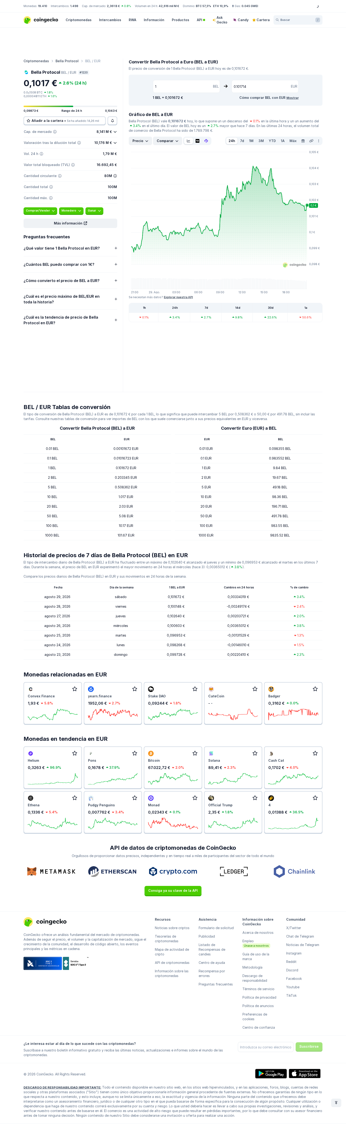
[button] (70, 223)
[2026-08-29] (303, 141)
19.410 (42, 6)
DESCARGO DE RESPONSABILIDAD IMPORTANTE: (62, 1087)
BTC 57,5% (203, 6)
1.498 (74, 6)
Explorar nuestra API (178, 297)
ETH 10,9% (220, 6)
